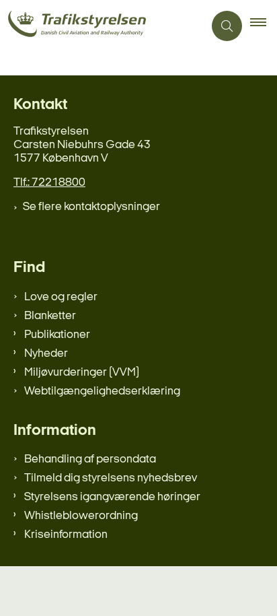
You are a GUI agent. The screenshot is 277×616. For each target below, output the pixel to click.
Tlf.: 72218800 (49, 183)
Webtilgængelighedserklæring (102, 391)
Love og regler (60, 297)
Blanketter (50, 316)
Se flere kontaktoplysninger (91, 207)
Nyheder (46, 354)
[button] (263, 26)
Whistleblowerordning (81, 516)
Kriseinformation (66, 535)
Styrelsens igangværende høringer (112, 497)
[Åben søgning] (227, 26)
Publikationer (57, 335)
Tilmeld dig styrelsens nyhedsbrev (110, 478)
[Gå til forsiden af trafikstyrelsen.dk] (102, 26)
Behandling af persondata (90, 459)
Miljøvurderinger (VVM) (81, 372)
